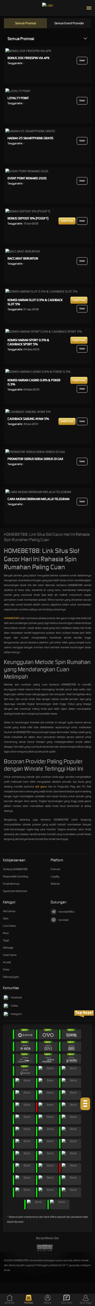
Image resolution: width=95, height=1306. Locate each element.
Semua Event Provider (69, 23)
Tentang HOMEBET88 (15, 869)
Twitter (14, 1005)
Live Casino (9, 925)
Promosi (55, 869)
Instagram (16, 1014)
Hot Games (9, 911)
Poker (6, 969)
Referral (55, 883)
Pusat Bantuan (11, 883)
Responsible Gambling (15, 876)
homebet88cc (66, 911)
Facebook (16, 997)
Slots (5, 918)
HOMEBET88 (11, 618)
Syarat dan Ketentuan (15, 891)
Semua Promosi (25, 23)
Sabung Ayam (11, 976)
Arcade (7, 962)
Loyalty (55, 876)
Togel (6, 940)
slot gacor (41, 786)
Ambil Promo (67, 220)
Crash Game (10, 955)
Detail (82, 60)
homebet (63, 920)
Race (6, 933)
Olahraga (8, 947)
